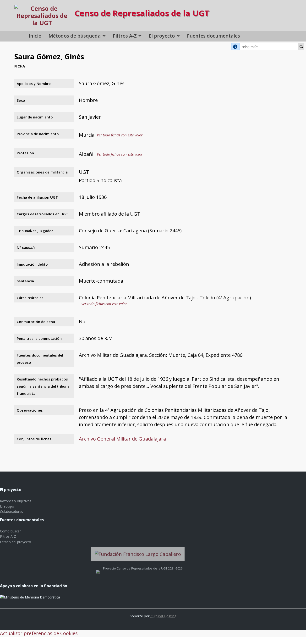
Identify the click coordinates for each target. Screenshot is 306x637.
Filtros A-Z (125, 36)
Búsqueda (301, 46)
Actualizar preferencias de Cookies (39, 633)
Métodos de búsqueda (75, 36)
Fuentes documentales (213, 36)
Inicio (35, 36)
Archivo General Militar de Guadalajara (122, 439)
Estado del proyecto (15, 542)
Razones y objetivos (15, 501)
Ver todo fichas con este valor (119, 135)
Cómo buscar (10, 531)
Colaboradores (11, 511)
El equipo (7, 506)
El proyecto (162, 36)
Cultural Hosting (163, 616)
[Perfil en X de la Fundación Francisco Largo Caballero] (97, 568)
